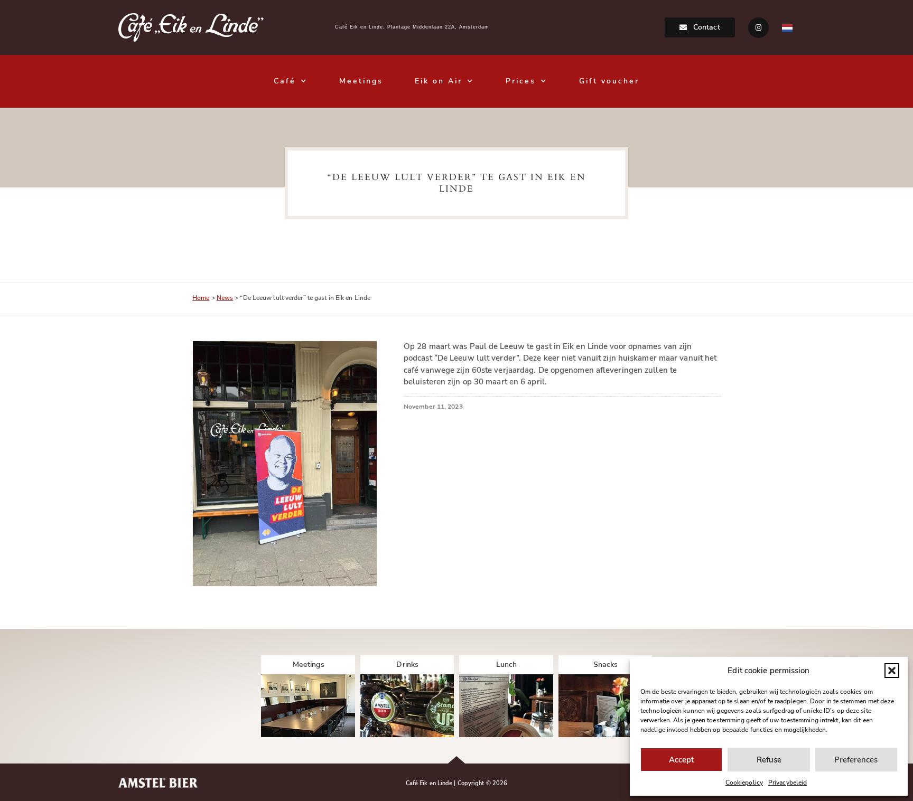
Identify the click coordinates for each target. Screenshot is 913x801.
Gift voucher (609, 81)
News (225, 298)
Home (200, 298)
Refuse (769, 760)
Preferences (856, 760)
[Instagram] (758, 27)
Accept (681, 760)
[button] (892, 670)
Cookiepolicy (744, 782)
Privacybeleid (787, 782)
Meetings (361, 81)
